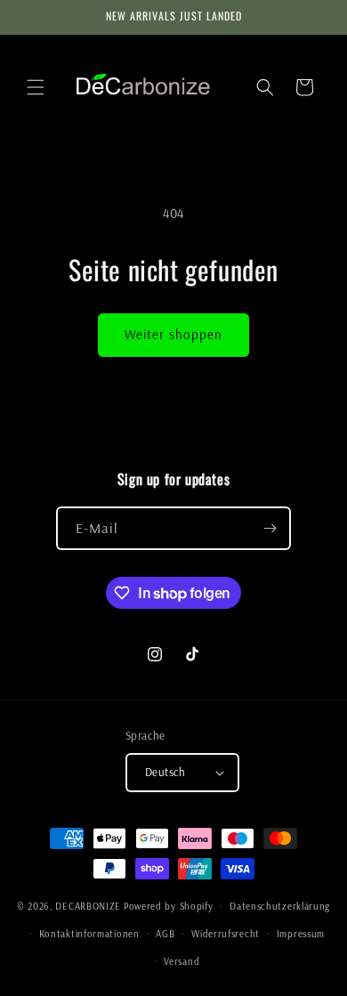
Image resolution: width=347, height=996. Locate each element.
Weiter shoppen (173, 334)
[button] (35, 87)
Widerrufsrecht (225, 933)
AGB (165, 933)
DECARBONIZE (88, 906)
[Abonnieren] (269, 528)
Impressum (301, 933)
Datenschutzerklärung (280, 906)
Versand (181, 961)
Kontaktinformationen (89, 933)
